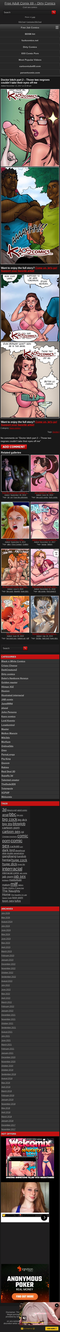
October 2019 (7, 1070)
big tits (7, 824)
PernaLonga (8, 754)
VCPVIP (5, 793)
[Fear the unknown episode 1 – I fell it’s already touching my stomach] (15, 473)
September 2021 (8, 1028)
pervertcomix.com (30, 72)
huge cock (19, 860)
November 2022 (8, 968)
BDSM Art (30, 34)
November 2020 (8, 1062)
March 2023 (6, 951)
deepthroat (20, 850)
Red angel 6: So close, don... (44, 587)
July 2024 (5, 926)
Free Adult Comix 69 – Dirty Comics (30, 3)
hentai (44, 544)
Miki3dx (5, 738)
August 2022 (6, 981)
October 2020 (7, 1066)
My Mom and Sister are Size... (15, 587)
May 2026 (5, 918)
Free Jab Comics (30, 27)
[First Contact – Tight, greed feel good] (15, 520)
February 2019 (7, 1095)
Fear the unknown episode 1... (15, 493)
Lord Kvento (8, 721)
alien (9, 544)
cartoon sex (11, 832)
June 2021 (6, 1040)
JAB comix (7, 699)
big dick (22, 819)
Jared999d (7, 703)
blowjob (17, 591)
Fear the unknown (20, 497)
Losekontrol (8, 725)
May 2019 (5, 1083)
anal (5, 815)
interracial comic (10, 873)
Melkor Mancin (9, 733)
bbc (12, 814)
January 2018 (7, 1121)
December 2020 (8, 1057)
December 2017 (8, 1125)
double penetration (15, 853)
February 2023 (7, 956)
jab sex (20, 876)
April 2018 (5, 1112)
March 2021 (6, 1045)
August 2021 (6, 1032)
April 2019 (5, 1087)
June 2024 (6, 930)
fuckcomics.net (30, 40)
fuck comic (53, 497)
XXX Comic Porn (30, 53)
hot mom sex (11, 638)
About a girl (12, 810)
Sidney (49, 544)
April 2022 (5, 998)
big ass (20, 815)
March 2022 (6, 1002)
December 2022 (8, 964)
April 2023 (5, 947)
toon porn (17, 897)
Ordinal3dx (7, 746)
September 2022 (8, 977)
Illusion (5, 691)
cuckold (14, 846)
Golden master (9, 682)
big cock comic (42, 497)
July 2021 (5, 1036)
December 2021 (8, 1015)
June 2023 (6, 939)
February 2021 (7, 1049)
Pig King (6, 759)
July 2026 (5, 913)
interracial (12, 868)
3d (8, 497)
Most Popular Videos (30, 60)
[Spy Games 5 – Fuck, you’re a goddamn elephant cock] (45, 473)
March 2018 (6, 1117)
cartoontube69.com (30, 66)
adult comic (22, 810)
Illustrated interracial (12, 695)
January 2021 (7, 1053)
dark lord (45, 638)
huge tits (21, 864)
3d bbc (38, 638)
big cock (10, 591)
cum (21, 847)
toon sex (8, 901)
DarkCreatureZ (9, 670)
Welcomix (6, 797)
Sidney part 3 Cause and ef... (44, 540)
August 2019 (6, 1078)
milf (14, 884)
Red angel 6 (51, 591)
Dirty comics (8, 674)
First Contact (17, 544)
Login (33, 17)
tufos (18, 901)
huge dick (24, 591)
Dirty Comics (30, 47)
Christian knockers (9, 837)
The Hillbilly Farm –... (15, 634)
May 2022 (5, 994)
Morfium (5, 742)
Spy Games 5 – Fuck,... (45, 493)
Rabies (5, 767)
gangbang (9, 856)
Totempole (7, 788)
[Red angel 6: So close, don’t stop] (45, 567)
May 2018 (5, 1108)
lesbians (5, 880)
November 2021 (8, 1019)
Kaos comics (15, 428)
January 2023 (7, 960)
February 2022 (7, 1006)
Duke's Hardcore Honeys (14, 678)
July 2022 (5, 985)
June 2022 (6, 990)
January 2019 (7, 1100)
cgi (11, 497)
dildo (4, 853)
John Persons (9, 712)
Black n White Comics (13, 661)
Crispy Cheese (9, 665)
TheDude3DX (8, 784)
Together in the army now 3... (44, 634)
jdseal (4, 708)
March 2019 (6, 1091)
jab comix (42, 591)
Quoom (5, 763)
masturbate (15, 880)
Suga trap (20, 888)
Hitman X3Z (7, 687)
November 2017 (8, 1129)
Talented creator (10, 780)
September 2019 (8, 1074)
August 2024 (6, 922)
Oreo (4, 750)
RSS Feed (22, 22)
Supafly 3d (7, 776)
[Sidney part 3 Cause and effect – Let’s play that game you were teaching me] (45, 520)
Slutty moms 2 (9, 888)
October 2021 (7, 1023)
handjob (21, 856)
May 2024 (5, 934)
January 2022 (7, 1011)
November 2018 (8, 1104)
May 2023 (5, 943)
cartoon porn (11, 827)
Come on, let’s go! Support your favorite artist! (29, 269)
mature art (21, 638)
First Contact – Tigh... (15, 540)
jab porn (7, 876)
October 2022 (7, 973)
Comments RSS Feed (34, 22)
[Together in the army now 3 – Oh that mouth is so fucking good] (45, 614)
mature (6, 884)
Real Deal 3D (8, 771)
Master (5, 729)
